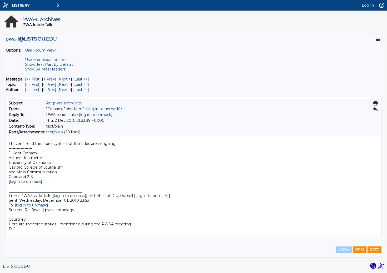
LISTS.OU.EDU (16, 266)
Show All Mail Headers (45, 69)
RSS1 (359, 249)
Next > (65, 79)
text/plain (54, 132)
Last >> (81, 79)
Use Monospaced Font (46, 59)
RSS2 (374, 249)
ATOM (344, 249)
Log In (368, 5)
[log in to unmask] (104, 109)
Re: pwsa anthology (64, 103)
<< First (32, 79)
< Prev (49, 79)
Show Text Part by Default (49, 64)
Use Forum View (40, 50)
